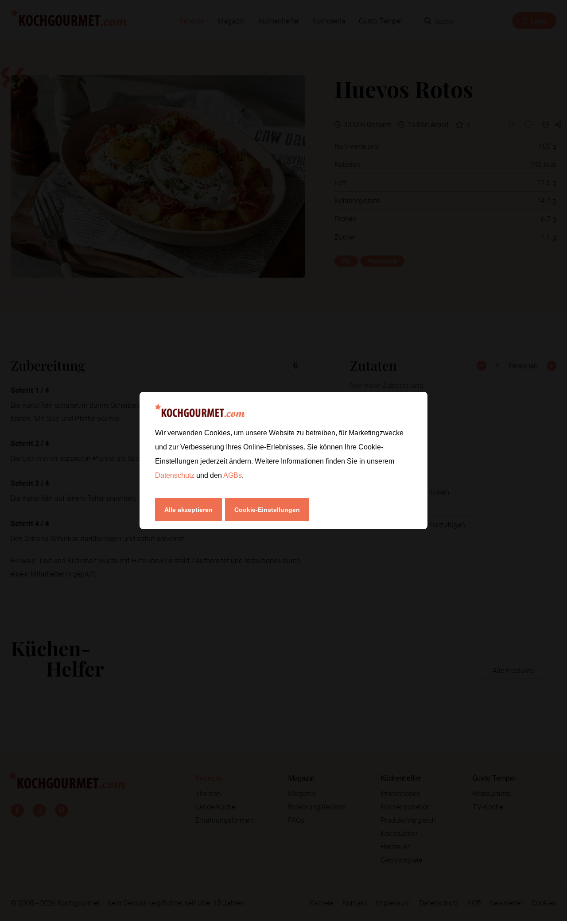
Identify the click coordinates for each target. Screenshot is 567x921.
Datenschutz (175, 475)
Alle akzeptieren (188, 509)
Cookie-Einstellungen (267, 509)
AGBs (232, 475)
